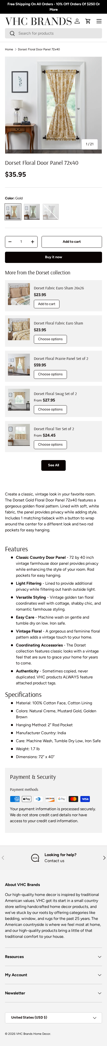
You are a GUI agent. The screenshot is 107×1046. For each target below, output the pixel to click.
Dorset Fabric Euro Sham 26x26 (59, 287)
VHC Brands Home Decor (33, 1034)
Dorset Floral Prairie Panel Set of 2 (61, 358)
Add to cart (72, 242)
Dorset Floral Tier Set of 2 (54, 428)
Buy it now (53, 257)
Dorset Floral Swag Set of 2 (55, 393)
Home (9, 49)
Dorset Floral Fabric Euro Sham (58, 323)
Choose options (50, 339)
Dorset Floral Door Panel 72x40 (39, 49)
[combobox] (53, 33)
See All (53, 465)
